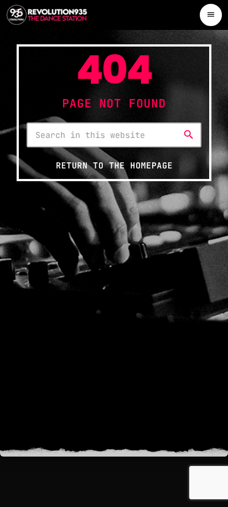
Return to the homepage (114, 165)
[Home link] (47, 15)
